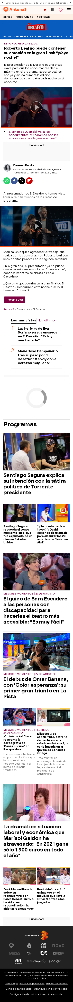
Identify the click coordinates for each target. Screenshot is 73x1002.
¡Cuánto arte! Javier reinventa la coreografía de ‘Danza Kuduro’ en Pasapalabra (18, 743)
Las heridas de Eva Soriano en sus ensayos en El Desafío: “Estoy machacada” (37, 334)
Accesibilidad (55, 994)
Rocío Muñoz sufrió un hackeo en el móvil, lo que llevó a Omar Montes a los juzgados (51, 896)
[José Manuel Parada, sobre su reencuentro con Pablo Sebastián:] (19, 876)
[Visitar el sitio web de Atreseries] (29, 953)
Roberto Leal (15, 299)
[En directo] (45, 10)
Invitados (52, 36)
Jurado (39, 36)
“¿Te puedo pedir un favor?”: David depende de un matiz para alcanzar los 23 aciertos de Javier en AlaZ (52, 534)
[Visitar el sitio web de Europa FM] (58, 953)
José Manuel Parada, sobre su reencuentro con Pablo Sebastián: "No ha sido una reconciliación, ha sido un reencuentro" (18, 899)
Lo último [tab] (47, 320)
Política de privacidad (32, 983)
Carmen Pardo (23, 165)
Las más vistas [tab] (23, 320)
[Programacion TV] (53, 10)
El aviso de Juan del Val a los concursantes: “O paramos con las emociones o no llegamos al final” (33, 135)
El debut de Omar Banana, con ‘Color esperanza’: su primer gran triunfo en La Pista (35, 687)
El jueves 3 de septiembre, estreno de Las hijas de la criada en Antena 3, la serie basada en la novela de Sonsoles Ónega (52, 743)
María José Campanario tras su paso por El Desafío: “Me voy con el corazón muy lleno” (38, 357)
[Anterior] (2, 3)
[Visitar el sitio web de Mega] (15, 953)
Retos (7, 36)
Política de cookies (57, 983)
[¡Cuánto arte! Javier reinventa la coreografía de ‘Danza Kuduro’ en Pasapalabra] (19, 717)
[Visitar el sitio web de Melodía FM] (18, 961)
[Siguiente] (70, 3)
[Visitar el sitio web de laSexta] (29, 945)
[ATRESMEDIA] (36, 935)
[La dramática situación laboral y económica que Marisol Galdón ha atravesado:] (36, 803)
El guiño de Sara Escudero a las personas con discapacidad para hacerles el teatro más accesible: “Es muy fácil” (35, 610)
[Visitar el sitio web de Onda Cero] (44, 953)
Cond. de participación (18, 989)
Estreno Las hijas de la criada (22, 3)
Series (7, 17)
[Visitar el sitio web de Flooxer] (55, 961)
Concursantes (23, 36)
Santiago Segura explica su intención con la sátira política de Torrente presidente (34, 483)
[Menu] (69, 10)
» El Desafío (38, 309)
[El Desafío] (36, 31)
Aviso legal (11, 983)
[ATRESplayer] (61, 10)
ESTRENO (43, 730)
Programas (24, 17)
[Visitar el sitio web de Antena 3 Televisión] (15, 945)
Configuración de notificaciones (28, 994)
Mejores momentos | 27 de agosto (29, 593)
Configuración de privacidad (50, 989)
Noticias (43, 17)
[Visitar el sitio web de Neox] (44, 945)
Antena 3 (8, 309)
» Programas (22, 309)
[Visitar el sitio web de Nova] (58, 945)
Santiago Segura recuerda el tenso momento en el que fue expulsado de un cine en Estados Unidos (17, 534)
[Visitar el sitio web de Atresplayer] (36, 961)
